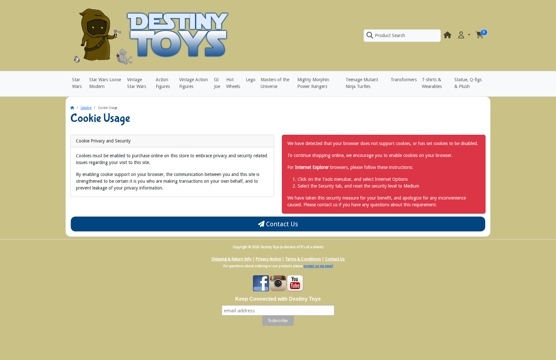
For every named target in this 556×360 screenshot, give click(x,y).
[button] (463, 35)
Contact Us (281, 224)
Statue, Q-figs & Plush (468, 83)
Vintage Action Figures (193, 83)
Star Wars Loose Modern (105, 83)
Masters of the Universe (275, 83)
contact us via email (318, 266)
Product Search (390, 35)
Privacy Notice (268, 259)
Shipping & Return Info (231, 259)
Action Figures (163, 83)
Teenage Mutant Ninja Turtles (362, 83)
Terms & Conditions (303, 259)
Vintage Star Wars (136, 83)
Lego (250, 79)
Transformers (404, 79)
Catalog (85, 108)
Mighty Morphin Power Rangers (313, 83)
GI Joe (217, 83)
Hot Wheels (233, 83)
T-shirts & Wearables (432, 83)
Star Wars (77, 83)
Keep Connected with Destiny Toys (278, 299)
